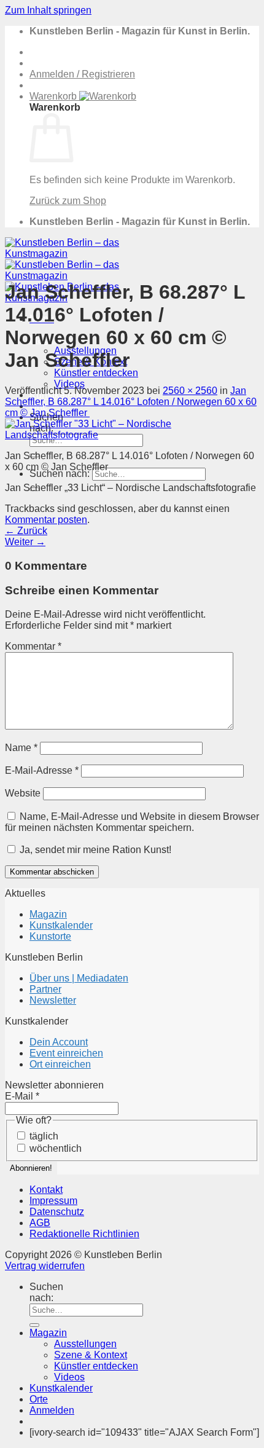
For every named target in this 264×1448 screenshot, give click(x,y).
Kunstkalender (61, 925)
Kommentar (33, 646)
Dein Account (58, 1042)
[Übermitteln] (34, 1325)
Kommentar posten (46, 519)
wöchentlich (54, 1148)
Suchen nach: (59, 473)
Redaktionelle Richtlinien (84, 1234)
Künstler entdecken (96, 373)
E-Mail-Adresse (42, 770)
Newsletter (52, 1000)
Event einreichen (66, 1053)
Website (23, 793)
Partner (45, 989)
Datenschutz (56, 1211)
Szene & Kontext (90, 1355)
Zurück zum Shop (67, 200)
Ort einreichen (60, 1064)
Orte (38, 1399)
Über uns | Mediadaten (78, 978)
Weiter (25, 542)
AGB (39, 1223)
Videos (69, 384)
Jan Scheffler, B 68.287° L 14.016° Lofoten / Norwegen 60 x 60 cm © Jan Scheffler (131, 401)
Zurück (26, 530)
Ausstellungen (85, 1344)
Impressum (53, 1200)
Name (21, 747)
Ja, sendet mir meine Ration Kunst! (94, 849)
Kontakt (46, 1189)
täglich (42, 1136)
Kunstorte (50, 936)
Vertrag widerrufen (45, 1266)
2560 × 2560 (190, 390)
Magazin (48, 914)
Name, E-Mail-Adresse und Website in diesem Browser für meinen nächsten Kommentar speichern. (132, 822)
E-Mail (22, 1096)
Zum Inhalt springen (48, 10)
